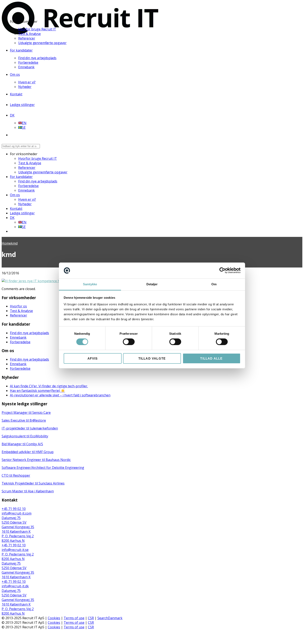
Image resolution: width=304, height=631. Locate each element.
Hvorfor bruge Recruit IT (37, 29)
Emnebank (26, 67)
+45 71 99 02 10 (14, 508)
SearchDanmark (109, 618)
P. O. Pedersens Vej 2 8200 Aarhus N (18, 538)
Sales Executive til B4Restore (24, 420)
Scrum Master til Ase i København (28, 491)
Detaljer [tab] (152, 284)
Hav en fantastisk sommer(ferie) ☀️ (37, 390)
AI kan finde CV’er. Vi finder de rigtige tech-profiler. (49, 386)
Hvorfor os (18, 306)
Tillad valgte (152, 358)
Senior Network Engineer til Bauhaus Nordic (36, 459)
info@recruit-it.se (15, 549)
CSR (91, 618)
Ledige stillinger (22, 104)
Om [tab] (214, 284)
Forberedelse (28, 62)
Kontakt (16, 94)
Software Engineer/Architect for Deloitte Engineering (43, 467)
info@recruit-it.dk (15, 586)
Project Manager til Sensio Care (26, 412)
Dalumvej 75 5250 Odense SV (14, 520)
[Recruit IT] (80, 33)
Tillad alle (211, 358)
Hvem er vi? (27, 82)
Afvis (92, 358)
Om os (15, 74)
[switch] (129, 341)
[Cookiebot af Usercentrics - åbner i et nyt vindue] (222, 270)
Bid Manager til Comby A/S (22, 444)
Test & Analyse (29, 33)
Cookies (54, 618)
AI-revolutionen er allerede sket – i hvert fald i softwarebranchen (60, 395)
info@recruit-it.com (16, 513)
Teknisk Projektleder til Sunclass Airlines (33, 483)
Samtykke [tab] (90, 284)
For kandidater (21, 50)
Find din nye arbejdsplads (37, 58)
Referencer (26, 38)
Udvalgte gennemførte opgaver (42, 43)
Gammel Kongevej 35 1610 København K (18, 529)
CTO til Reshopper (16, 475)
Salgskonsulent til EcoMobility (25, 436)
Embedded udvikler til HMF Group (28, 452)
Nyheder (24, 86)
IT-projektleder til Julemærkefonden (30, 428)
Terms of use (74, 618)
